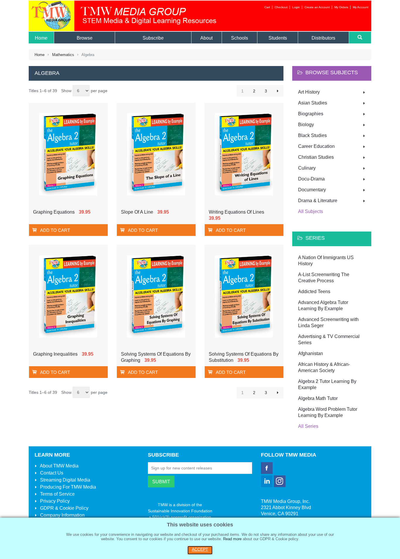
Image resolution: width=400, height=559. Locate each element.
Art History (309, 91)
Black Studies (312, 135)
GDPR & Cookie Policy (63, 508)
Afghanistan (310, 353)
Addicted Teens (314, 291)
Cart (267, 7)
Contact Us (51, 472)
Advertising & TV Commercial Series (329, 339)
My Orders (341, 7)
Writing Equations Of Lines (236, 212)
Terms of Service (57, 494)
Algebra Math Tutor (318, 398)
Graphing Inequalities (55, 354)
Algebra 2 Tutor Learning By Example (327, 384)
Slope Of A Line (137, 212)
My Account (360, 7)
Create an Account (317, 7)
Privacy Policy (54, 501)
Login (296, 7)
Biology (306, 124)
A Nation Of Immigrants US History (326, 260)
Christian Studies (316, 157)
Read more (232, 539)
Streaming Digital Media (64, 479)
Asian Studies (312, 102)
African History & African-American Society (324, 367)
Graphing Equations (54, 212)
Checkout (281, 7)
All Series (308, 426)
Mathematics (63, 55)
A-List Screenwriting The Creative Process (323, 277)
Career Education (316, 146)
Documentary (312, 189)
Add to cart (55, 230)
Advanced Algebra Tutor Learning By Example (323, 305)
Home (40, 55)
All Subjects (310, 211)
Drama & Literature (317, 200)
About (58, 465)
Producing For (67, 486)
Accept (200, 549)
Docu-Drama (311, 178)
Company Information (62, 515)
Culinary (307, 167)
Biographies (310, 113)
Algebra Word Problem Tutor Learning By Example (327, 412)
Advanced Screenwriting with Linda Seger (328, 322)
